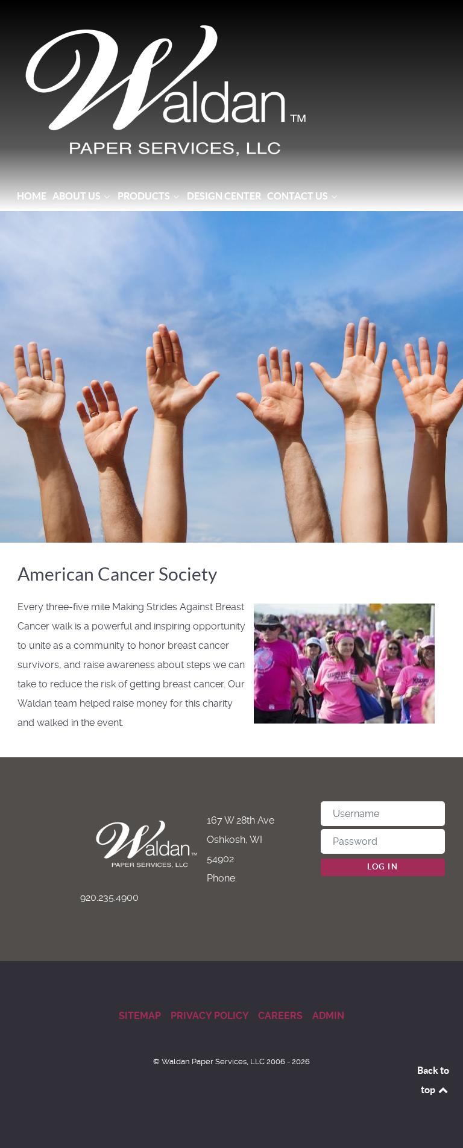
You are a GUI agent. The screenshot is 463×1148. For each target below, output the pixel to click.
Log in (382, 866)
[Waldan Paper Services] (231, 90)
